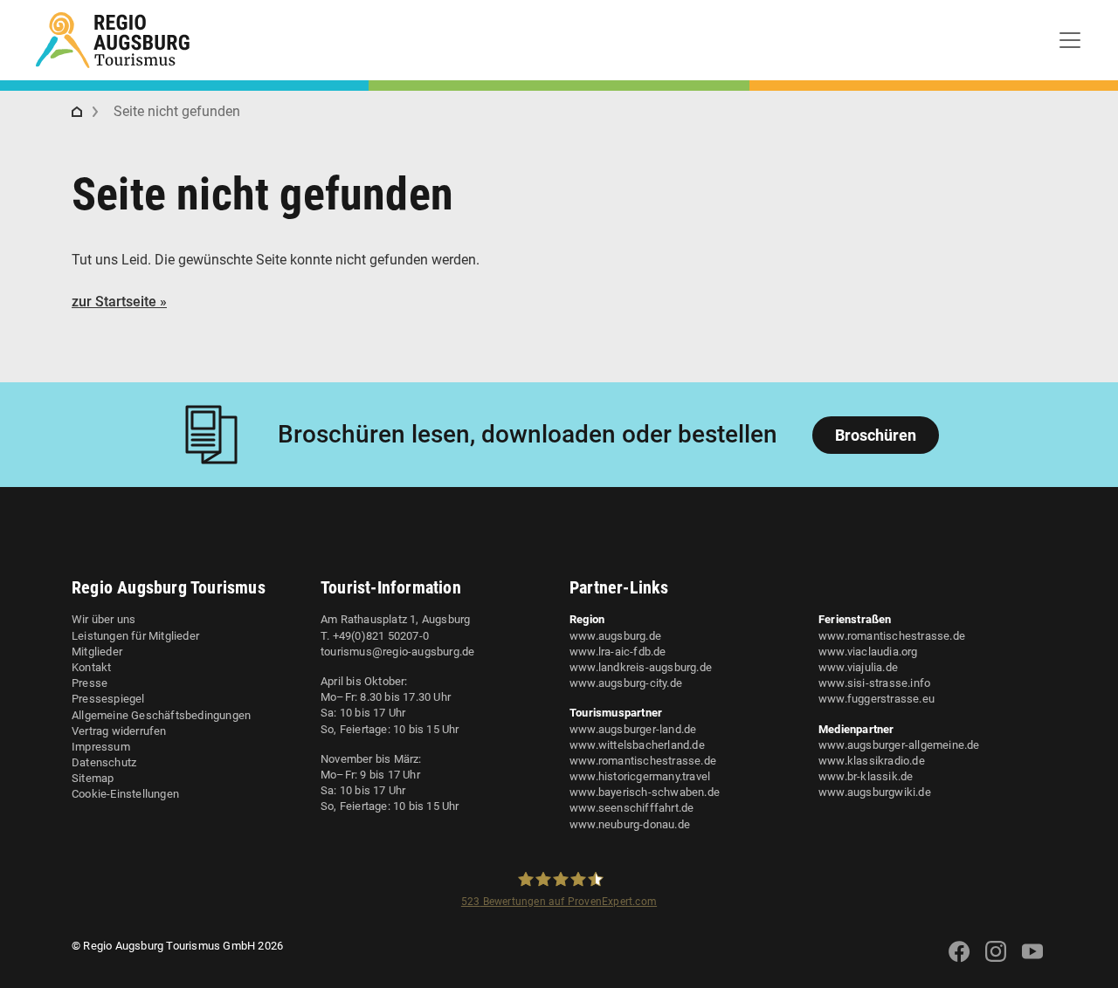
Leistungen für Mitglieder (135, 635)
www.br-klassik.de (865, 776)
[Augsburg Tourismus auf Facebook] (959, 962)
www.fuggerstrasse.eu (876, 698)
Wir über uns (103, 619)
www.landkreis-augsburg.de (640, 667)
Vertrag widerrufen (119, 731)
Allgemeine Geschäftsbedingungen (161, 715)
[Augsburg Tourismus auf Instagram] (996, 962)
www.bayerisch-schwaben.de (644, 792)
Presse (89, 683)
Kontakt (91, 667)
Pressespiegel (108, 698)
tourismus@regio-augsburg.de (397, 651)
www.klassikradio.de (871, 760)
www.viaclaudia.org (868, 651)
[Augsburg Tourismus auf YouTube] (1032, 962)
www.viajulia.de (858, 667)
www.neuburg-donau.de (629, 824)
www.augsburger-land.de (632, 729)
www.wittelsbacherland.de (637, 744)
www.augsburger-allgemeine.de (899, 744)
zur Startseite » (119, 301)
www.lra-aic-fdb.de (617, 651)
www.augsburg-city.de (625, 683)
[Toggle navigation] (1070, 40)
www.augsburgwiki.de (874, 792)
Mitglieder (97, 651)
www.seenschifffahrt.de (631, 807)
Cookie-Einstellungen (125, 793)
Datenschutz (104, 762)
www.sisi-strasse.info (874, 683)
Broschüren (875, 435)
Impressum (101, 746)
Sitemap (93, 778)
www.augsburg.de (615, 635)
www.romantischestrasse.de (642, 760)
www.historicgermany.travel (639, 776)
